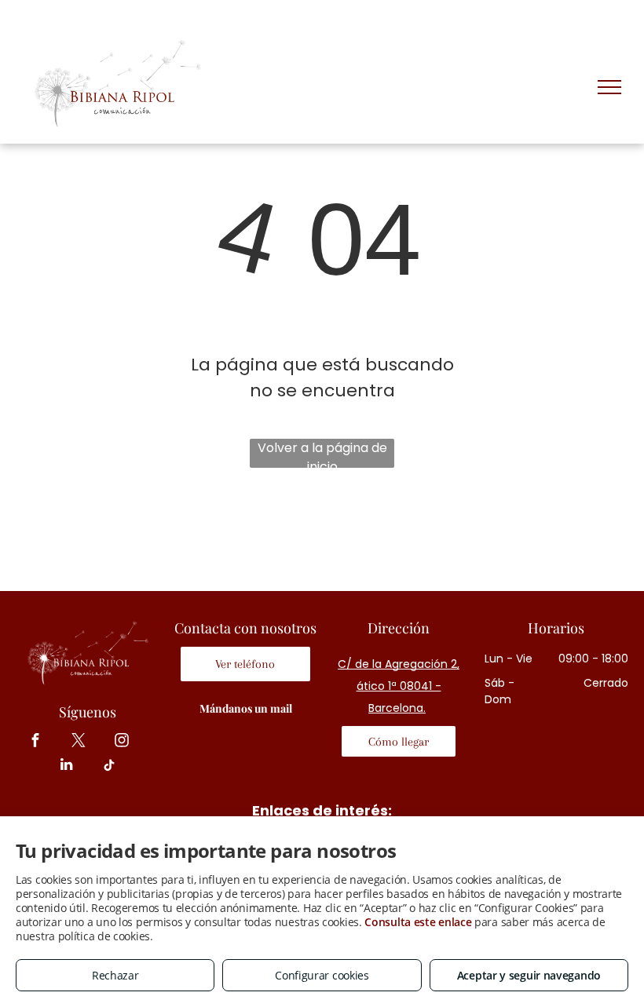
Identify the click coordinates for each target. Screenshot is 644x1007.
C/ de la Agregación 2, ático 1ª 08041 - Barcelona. (398, 686)
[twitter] (79, 741)
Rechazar (115, 975)
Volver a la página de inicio (322, 453)
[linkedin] (66, 766)
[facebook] (35, 741)
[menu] (609, 87)
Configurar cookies (322, 975)
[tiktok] (109, 766)
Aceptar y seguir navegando (529, 975)
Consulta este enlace (417, 921)
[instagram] (122, 741)
